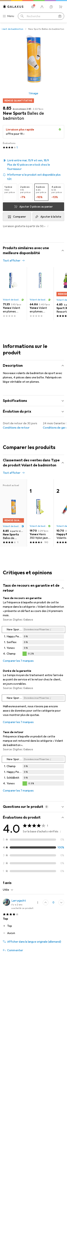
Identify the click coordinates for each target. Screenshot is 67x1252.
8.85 (7, 108)
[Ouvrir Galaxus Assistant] (51, 7)
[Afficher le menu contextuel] (38, 902)
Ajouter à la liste (50, 216)
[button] (33, 164)
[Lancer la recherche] (22, 16)
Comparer (19, 216)
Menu (10, 16)
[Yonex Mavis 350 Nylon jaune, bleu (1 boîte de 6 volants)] (40, 513)
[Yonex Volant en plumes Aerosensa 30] (13, 293)
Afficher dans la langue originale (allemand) (34, 942)
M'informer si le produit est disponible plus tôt (34, 177)
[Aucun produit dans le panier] (60, 7)
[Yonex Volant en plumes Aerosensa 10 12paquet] (40, 293)
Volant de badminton (11, 29)
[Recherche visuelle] (60, 16)
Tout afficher (11, 260)
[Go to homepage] (13, 6)
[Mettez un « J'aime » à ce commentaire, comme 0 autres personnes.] (45, 902)
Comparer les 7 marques (18, 661)
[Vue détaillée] (33, 641)
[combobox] (8, 889)
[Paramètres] (33, 7)
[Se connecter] (42, 6)
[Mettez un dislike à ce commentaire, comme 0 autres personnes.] (61, 902)
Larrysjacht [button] (18, 900)
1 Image (33, 93)
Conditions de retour (16, 427)
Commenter (15, 950)
